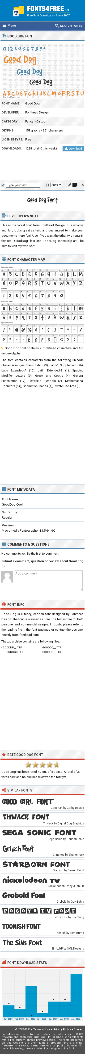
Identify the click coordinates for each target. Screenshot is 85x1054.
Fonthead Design (37, 112)
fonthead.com (29, 635)
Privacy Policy (62, 1029)
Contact (78, 1029)
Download (75, 148)
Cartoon (41, 121)
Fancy (29, 121)
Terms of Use (41, 1029)
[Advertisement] (42, 167)
